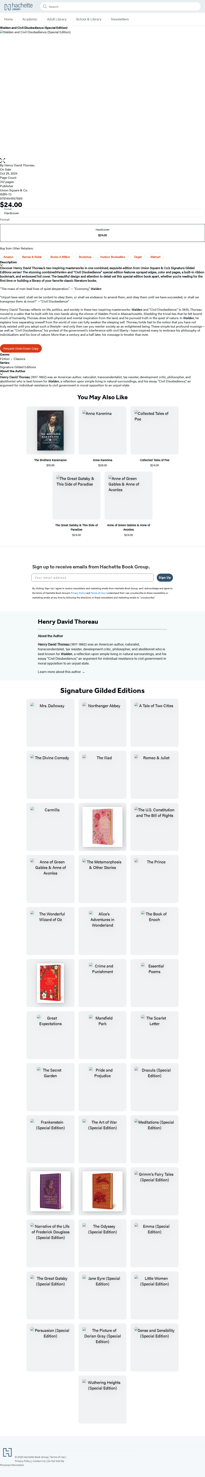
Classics (19, 358)
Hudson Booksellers (112, 257)
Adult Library (56, 19)
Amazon (8, 257)
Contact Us (39, 1461)
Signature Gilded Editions (18, 367)
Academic (29, 19)
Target (138, 257)
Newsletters (120, 19)
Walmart (155, 257)
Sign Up (165, 577)
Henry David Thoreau (19, 165)
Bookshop (85, 257)
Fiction (5, 358)
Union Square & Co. (14, 190)
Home (8, 19)
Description (8, 262)
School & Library (88, 19)
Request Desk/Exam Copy (20, 348)
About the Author (12, 371)
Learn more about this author (60, 671)
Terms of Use (57, 1457)
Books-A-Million (60, 257)
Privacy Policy (23, 1461)
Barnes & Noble (32, 257)
